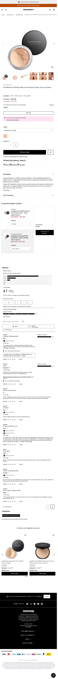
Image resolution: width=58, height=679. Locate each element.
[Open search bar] (6, 9)
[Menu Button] (2, 9)
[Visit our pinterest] (42, 604)
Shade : (5, 127)
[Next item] (54, 555)
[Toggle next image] (54, 43)
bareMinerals (10, 14)
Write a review (18, 95)
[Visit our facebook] (27, 604)
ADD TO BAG (14, 573)
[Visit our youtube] (38, 604)
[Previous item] (3, 555)
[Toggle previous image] (3, 43)
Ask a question (27, 95)
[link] (50, 9)
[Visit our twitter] (31, 604)
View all (51, 104)
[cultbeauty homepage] (28, 9)
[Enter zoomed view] (52, 67)
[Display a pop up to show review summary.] (13, 568)
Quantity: (6, 141)
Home (3, 14)
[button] (28, 92)
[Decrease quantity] (5, 145)
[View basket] (54, 9)
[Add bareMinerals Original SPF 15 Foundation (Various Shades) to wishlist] (25, 535)
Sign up (47, 596)
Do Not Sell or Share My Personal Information (28, 626)
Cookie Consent (28, 624)
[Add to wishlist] (51, 152)
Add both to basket (45, 232)
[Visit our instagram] (34, 604)
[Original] (5, 136)
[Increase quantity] (15, 145)
